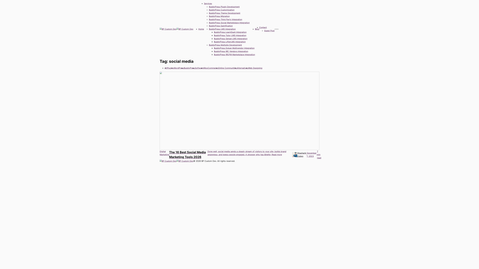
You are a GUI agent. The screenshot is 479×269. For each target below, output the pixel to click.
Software (199, 68)
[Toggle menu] (278, 29)
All (166, 68)
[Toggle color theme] (276, 29)
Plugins (170, 68)
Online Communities (227, 68)
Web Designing (255, 68)
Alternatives (242, 68)
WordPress (179, 68)
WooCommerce (211, 68)
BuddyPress (189, 68)
